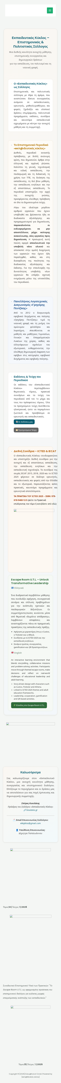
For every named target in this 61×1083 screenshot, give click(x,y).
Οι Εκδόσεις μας (25, 421)
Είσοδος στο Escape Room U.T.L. (30, 705)
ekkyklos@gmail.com (30, 823)
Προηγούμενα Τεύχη (27, 430)
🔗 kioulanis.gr (30, 810)
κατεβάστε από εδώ (46, 503)
